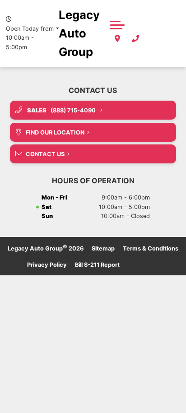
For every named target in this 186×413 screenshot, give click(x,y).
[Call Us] (135, 38)
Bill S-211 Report (97, 264)
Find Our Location (55, 132)
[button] (117, 24)
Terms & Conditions (150, 248)
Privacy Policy (47, 264)
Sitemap (103, 248)
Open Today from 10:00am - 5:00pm (30, 38)
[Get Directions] (117, 38)
